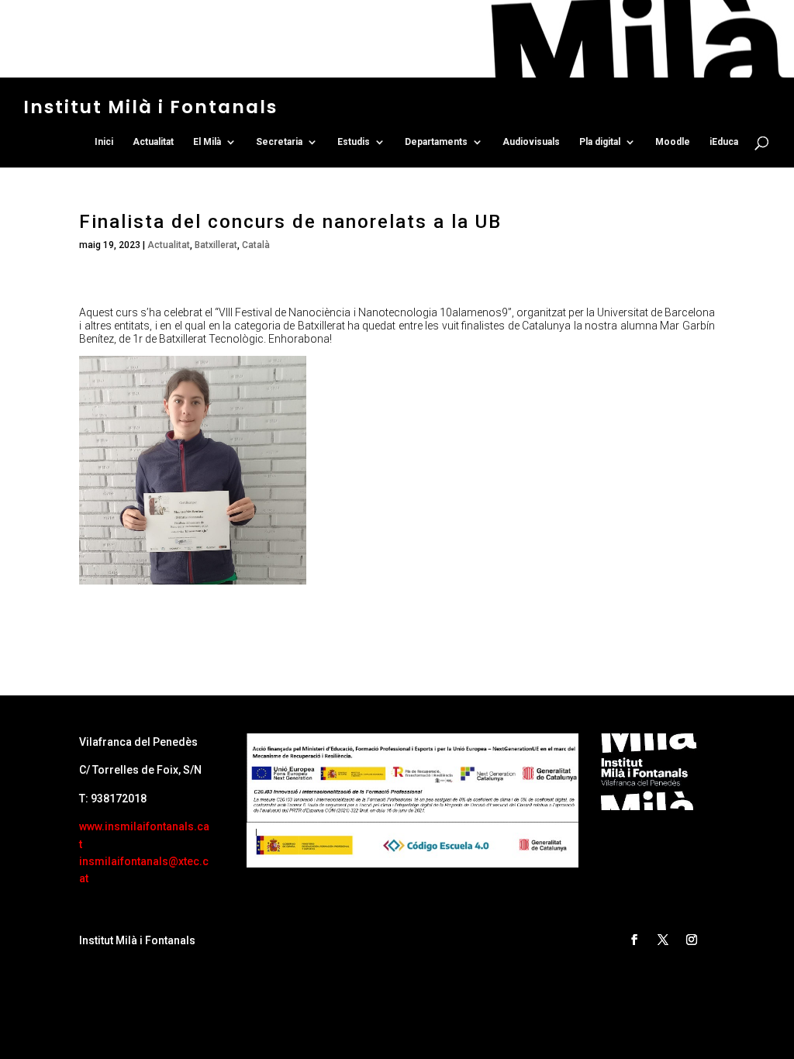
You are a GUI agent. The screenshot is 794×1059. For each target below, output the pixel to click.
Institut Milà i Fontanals (150, 107)
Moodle (672, 141)
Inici (104, 141)
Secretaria (279, 141)
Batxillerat (216, 245)
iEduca (723, 141)
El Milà (207, 141)
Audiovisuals (531, 141)
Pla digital (599, 141)
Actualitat (153, 141)
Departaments (436, 141)
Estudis (353, 141)
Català (256, 245)
